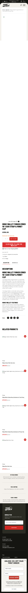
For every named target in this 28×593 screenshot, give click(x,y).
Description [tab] (6, 262)
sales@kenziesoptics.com (8, 547)
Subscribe (14, 527)
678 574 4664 (5, 546)
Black (6, 256)
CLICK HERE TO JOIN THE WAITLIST (14, 244)
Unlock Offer (14, 577)
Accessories (15, 254)
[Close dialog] (25, 560)
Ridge (7, 258)
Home (3, 9)
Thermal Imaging (6, 557)
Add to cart (13, 238)
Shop (3, 554)
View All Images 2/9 (13, 221)
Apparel (7, 9)
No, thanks (14, 589)
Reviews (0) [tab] (15, 262)
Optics (16, 557)
